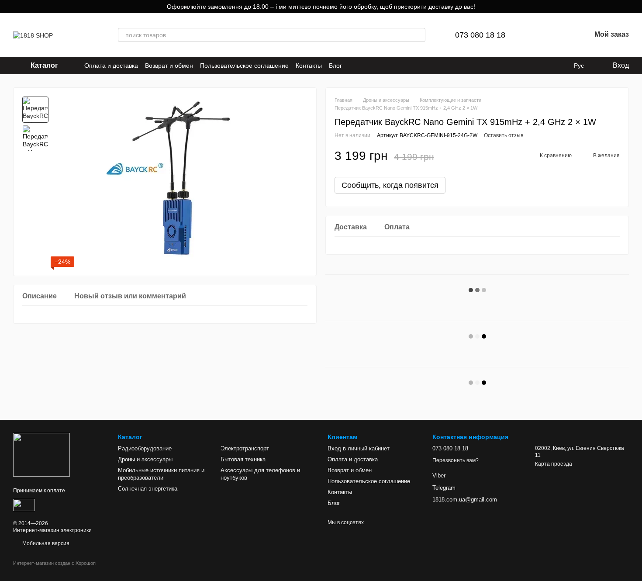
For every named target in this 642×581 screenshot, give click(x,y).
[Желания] (561, 35)
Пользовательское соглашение (244, 65)
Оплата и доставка (111, 65)
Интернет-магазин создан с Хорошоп (54, 563)
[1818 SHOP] (41, 454)
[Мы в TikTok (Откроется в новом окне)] (364, 65)
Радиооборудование (145, 448)
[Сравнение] (538, 35)
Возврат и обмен (169, 65)
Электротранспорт (245, 448)
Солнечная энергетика (147, 488)
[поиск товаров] (418, 35)
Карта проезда (553, 464)
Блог (335, 65)
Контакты (309, 65)
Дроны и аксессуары (145, 459)
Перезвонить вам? (455, 460)
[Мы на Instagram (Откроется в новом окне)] (354, 65)
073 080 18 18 (480, 35)
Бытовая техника (243, 459)
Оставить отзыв (503, 135)
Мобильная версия (45, 543)
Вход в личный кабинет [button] (359, 448)
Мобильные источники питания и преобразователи (161, 474)
